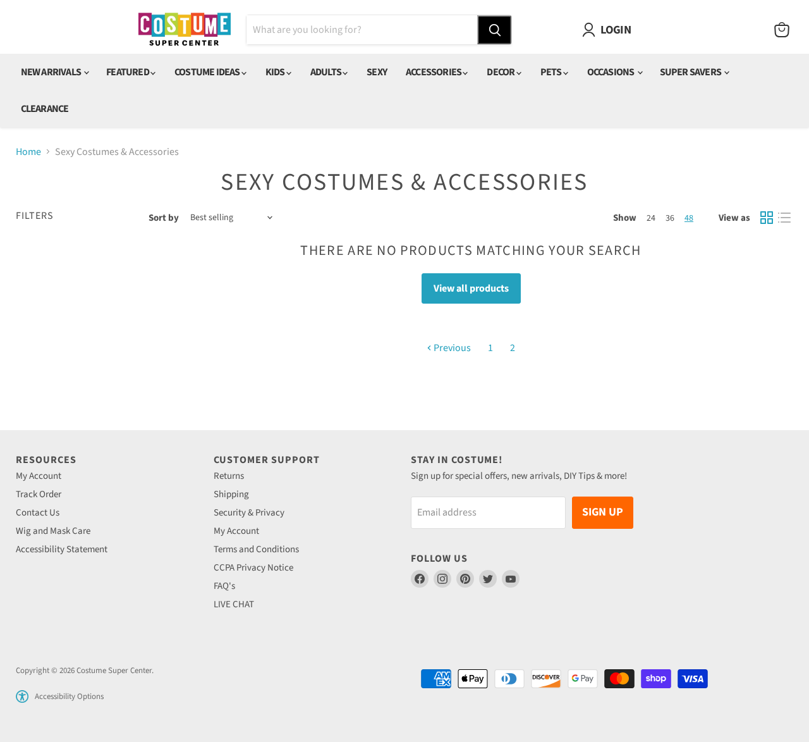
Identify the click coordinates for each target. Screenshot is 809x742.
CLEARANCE (45, 109)
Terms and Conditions (256, 549)
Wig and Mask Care (53, 531)
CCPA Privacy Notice (253, 567)
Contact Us (37, 512)
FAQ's (224, 586)
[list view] (784, 217)
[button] (22, 696)
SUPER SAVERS (691, 72)
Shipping (231, 494)
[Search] (494, 29)
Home (28, 152)
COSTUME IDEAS (207, 72)
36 (670, 218)
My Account (38, 476)
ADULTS (326, 72)
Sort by (164, 218)
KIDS (275, 72)
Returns (229, 476)
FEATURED (128, 72)
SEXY (377, 72)
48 (688, 218)
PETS (551, 72)
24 (651, 218)
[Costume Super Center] (184, 30)
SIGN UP (602, 512)
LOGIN (615, 30)
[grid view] (767, 217)
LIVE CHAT (234, 604)
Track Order (38, 494)
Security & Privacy (249, 512)
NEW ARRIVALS (52, 72)
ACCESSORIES (434, 72)
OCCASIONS (611, 72)
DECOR (501, 72)
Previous (451, 348)
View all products (471, 288)
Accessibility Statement (61, 549)
